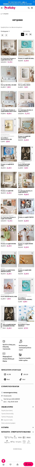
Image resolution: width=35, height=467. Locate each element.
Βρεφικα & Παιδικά (22, 323)
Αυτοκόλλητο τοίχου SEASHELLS (24, 325)
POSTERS (28, 4)
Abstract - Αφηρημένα (24, 83)
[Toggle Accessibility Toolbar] (3, 461)
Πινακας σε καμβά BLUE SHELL (7, 165)
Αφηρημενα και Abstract (24, 56)
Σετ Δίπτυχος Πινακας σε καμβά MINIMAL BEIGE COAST (9, 110)
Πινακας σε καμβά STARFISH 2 (26, 217)
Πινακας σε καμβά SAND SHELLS (24, 270)
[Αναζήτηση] (28, 8)
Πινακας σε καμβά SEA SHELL (26, 58)
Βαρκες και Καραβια (5, 56)
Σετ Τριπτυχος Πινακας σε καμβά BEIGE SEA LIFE (8, 59)
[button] (15, 48)
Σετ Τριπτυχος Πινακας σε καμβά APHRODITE (25, 110)
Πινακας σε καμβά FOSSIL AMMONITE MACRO (8, 270)
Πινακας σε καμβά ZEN (7, 191)
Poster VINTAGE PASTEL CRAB (9, 296)
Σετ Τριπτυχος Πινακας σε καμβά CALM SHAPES (8, 217)
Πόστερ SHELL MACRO (24, 85)
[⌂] (3, 464)
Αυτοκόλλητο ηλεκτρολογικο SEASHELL (25, 298)
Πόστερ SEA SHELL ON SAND (8, 85)
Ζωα (2, 83)
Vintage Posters (5, 295)
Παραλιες (3, 189)
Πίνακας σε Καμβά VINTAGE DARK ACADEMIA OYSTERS (8, 325)
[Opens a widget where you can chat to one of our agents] (28, 464)
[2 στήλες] (6, 35)
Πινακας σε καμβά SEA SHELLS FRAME (24, 137)
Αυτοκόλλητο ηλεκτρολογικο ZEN (6, 138)
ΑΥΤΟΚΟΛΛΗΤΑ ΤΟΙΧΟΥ (17, 4)
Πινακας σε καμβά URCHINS (8, 243)
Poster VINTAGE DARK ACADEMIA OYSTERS (24, 165)
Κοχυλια (3, 108)
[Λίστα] (2, 35)
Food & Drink (21, 162)
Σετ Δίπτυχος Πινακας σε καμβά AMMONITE (25, 191)
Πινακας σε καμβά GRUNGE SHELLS (25, 244)
